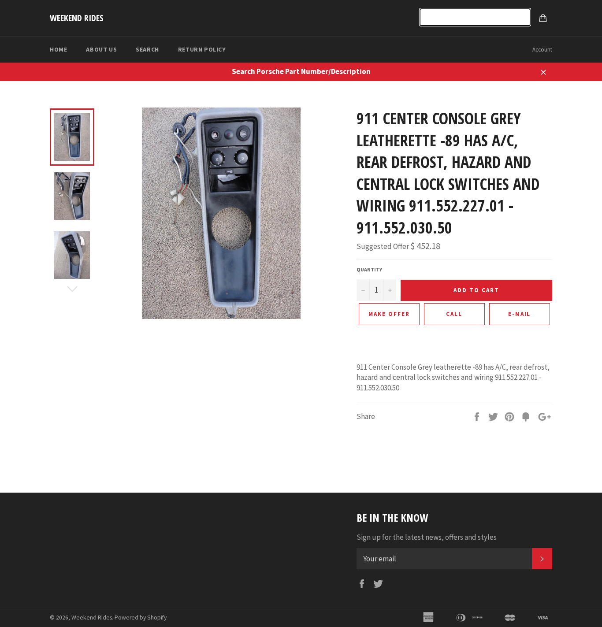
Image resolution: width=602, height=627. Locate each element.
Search (147, 49)
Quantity (369, 269)
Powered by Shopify (141, 617)
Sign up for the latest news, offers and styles (427, 537)
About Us (101, 49)
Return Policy (202, 49)
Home (58, 49)
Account (542, 49)
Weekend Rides (77, 18)
